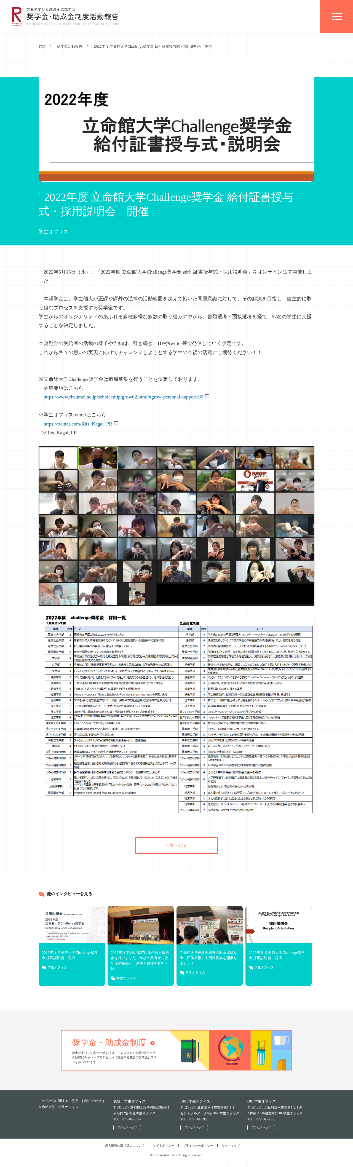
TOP (42, 46)
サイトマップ (231, 1145)
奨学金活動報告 (69, 46)
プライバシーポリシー (198, 1145)
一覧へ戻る (176, 845)
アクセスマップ (127, 1127)
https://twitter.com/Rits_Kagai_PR (78, 424)
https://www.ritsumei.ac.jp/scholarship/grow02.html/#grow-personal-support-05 (123, 397)
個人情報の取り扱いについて (125, 1145)
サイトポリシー (163, 1145)
